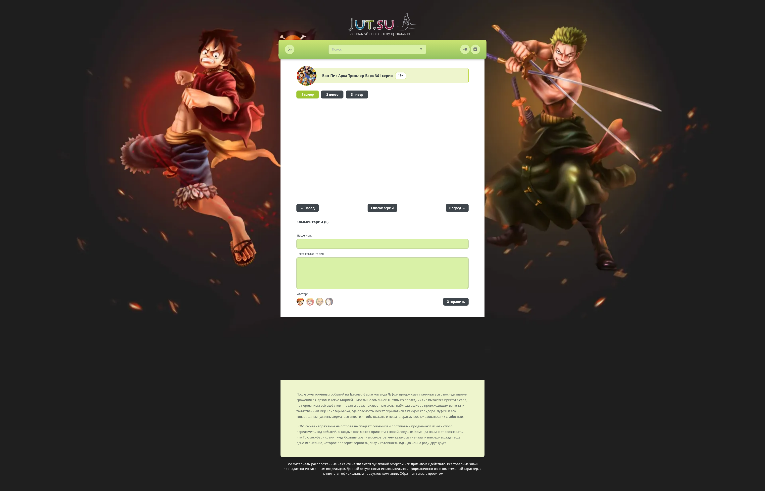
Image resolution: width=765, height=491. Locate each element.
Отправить (456, 301)
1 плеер (308, 94)
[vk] (475, 49)
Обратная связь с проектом (421, 473)
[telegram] (465, 49)
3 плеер (357, 94)
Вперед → (457, 208)
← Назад (307, 208)
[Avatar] (300, 302)
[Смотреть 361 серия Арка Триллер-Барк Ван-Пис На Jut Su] (382, 24)
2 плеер (332, 94)
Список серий (382, 208)
